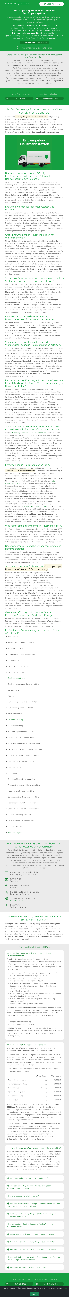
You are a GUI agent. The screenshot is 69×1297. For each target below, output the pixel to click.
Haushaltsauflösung (15, 720)
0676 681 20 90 (20, 98)
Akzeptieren (34, 1294)
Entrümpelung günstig (16, 678)
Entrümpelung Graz (15, 832)
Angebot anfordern (50, 98)
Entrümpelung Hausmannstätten (36, 506)
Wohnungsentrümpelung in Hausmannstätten (30, 433)
